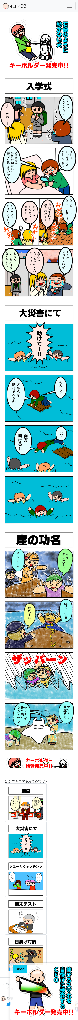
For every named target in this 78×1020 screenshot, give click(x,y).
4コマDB (17, 6)
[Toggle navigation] (70, 6)
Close (20, 969)
